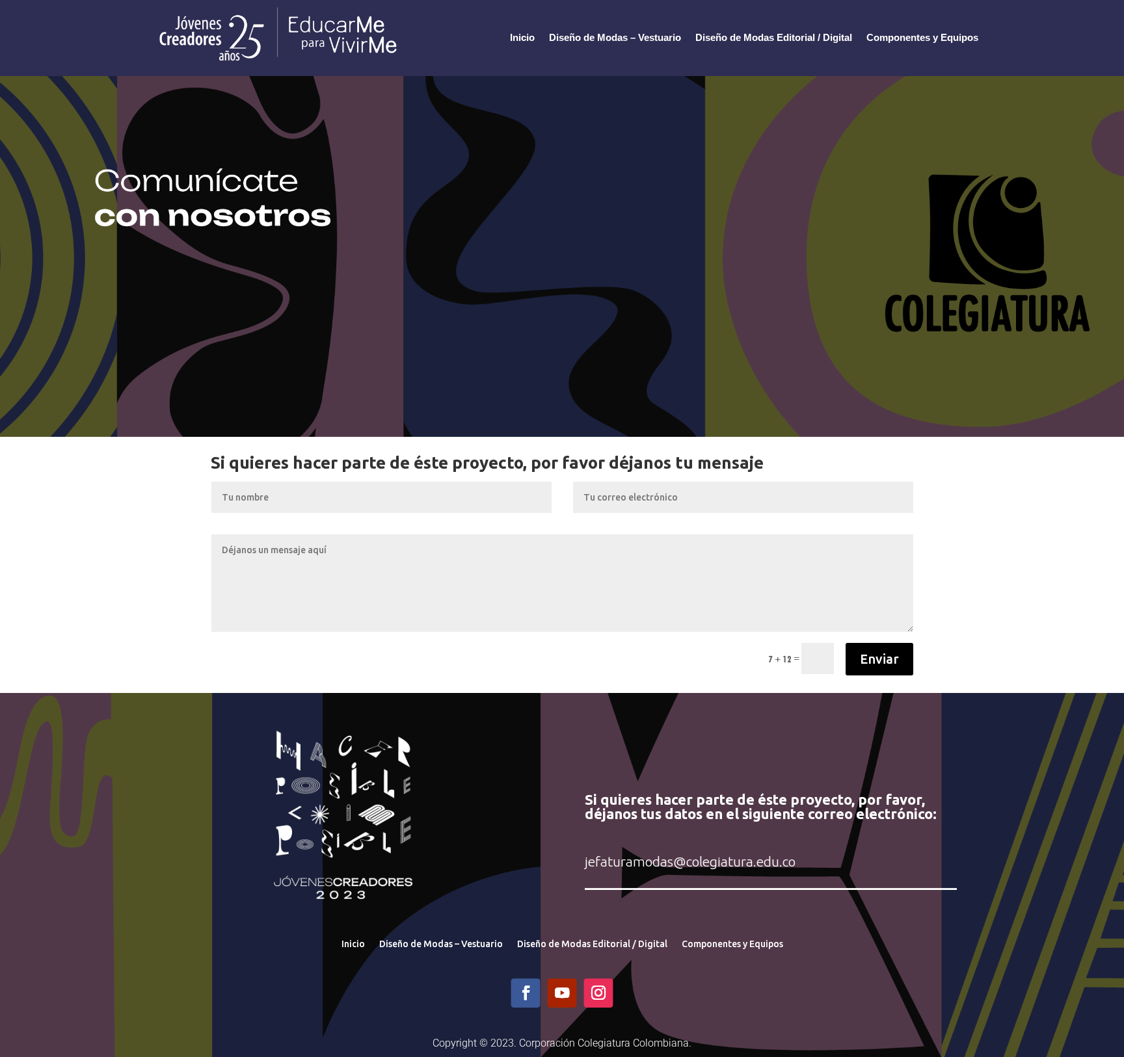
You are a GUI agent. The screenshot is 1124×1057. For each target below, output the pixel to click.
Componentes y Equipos (922, 37)
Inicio (522, 37)
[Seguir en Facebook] (526, 993)
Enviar (879, 658)
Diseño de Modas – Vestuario (615, 37)
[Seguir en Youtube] (562, 993)
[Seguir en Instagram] (598, 993)
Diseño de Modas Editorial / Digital (773, 37)
